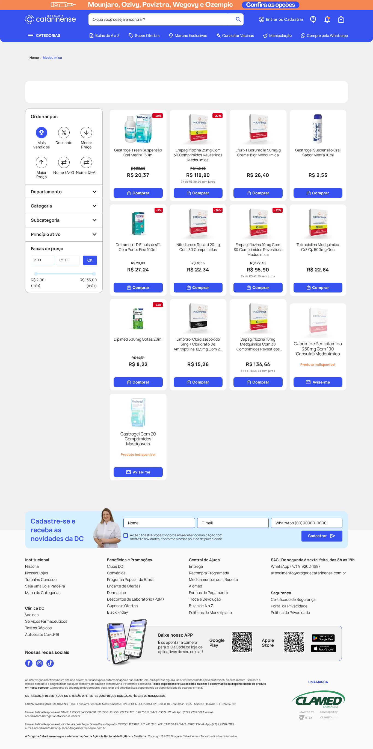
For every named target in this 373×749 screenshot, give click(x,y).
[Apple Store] (323, 648)
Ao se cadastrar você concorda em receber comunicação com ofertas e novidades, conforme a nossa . (176, 537)
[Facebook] (28, 663)
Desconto (63, 142)
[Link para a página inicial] (34, 57)
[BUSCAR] (90, 260)
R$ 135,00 (88, 279)
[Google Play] (323, 638)
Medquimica (52, 57)
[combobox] (166, 19)
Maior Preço (41, 174)
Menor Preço (86, 144)
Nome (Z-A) (86, 172)
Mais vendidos (41, 144)
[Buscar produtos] (238, 19)
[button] (281, 19)
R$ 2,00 (38, 279)
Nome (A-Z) (63, 172)
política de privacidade (205, 539)
